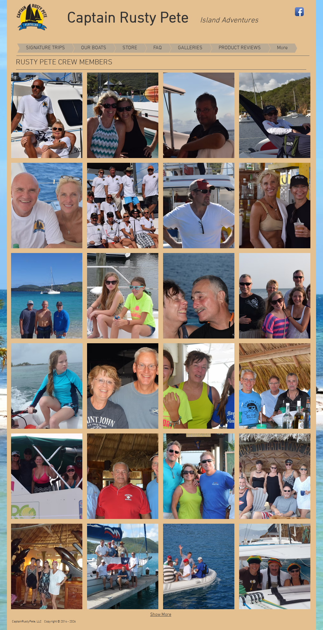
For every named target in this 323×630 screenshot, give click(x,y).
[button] (46, 115)
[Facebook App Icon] (299, 11)
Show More (160, 614)
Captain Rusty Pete (133, 18)
